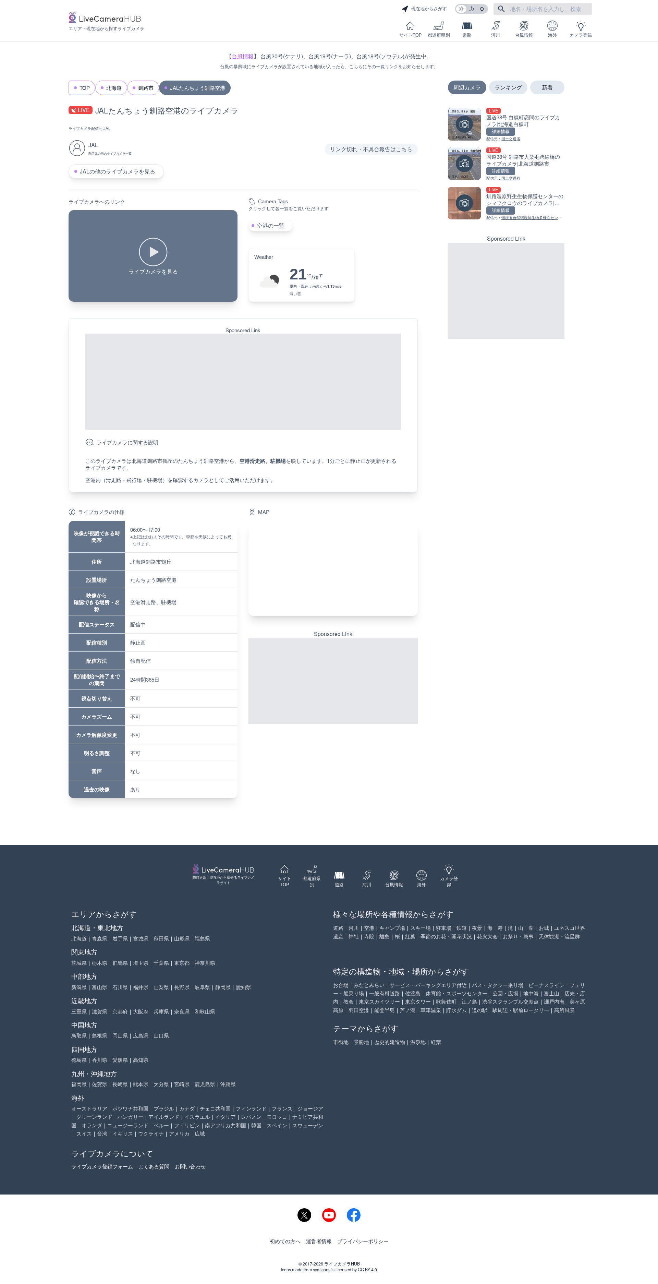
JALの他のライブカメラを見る (117, 171)
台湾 (102, 1133)
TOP (85, 87)
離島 (384, 936)
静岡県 (223, 987)
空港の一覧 (270, 225)
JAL (106, 128)
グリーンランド (94, 1116)
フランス (282, 1108)
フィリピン (187, 1125)
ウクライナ (151, 1133)
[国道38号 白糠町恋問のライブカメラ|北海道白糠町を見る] (506, 125)
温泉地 (418, 1041)
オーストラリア (89, 1108)
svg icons (321, 1270)
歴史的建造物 (389, 1041)
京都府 (120, 1011)
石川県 (120, 987)
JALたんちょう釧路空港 (197, 87)
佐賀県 (99, 1084)
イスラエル (197, 1116)
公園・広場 (505, 993)
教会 (348, 1001)
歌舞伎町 (446, 1001)
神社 (354, 936)
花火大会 (487, 936)
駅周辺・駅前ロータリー (520, 1009)
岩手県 (120, 938)
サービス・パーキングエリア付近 (428, 984)
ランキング (508, 87)
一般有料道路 (384, 993)
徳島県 (79, 1059)
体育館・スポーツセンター (456, 993)
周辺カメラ (467, 87)
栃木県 (99, 962)
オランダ (92, 1125)
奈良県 (182, 1011)
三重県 (79, 1011)
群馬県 (120, 962)
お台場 (341, 984)
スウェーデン (307, 1125)
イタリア (225, 1116)
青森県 (99, 938)
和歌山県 (205, 1011)
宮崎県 (182, 1084)
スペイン (277, 1125)
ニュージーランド (127, 1125)
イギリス (122, 1133)
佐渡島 (413, 993)
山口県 (161, 1035)
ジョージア (310, 1108)
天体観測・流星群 (559, 936)
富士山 (551, 993)
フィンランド (251, 1108)
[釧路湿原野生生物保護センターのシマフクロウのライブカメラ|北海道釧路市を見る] (506, 204)
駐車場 (443, 927)
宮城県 (140, 938)
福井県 (140, 987)
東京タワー (418, 1001)
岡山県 (120, 1035)
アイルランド (163, 1116)
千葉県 (161, 962)
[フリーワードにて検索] (501, 9)
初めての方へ (285, 1241)
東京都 (182, 962)
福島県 (202, 938)
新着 (547, 87)
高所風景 (564, 1009)
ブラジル (164, 1108)
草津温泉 (431, 1009)
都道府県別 (439, 35)
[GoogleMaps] (332, 568)
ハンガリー (130, 1116)
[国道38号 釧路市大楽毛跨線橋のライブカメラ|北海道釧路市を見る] (506, 164)
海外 (552, 35)
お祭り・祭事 (518, 936)
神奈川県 (205, 962)
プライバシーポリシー (363, 1241)
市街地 (341, 1041)
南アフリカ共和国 (225, 1125)
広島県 (140, 1035)
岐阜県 (202, 987)
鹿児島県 (205, 1084)
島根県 (99, 1035)
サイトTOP (410, 35)
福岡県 (79, 1084)
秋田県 (161, 938)
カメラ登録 (581, 35)
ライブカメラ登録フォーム (102, 1166)
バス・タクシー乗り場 (497, 984)
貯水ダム (456, 1009)
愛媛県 (120, 1059)
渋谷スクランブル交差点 (510, 1001)
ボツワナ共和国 (130, 1108)
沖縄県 (228, 1084)
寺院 (369, 936)
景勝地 (361, 1041)
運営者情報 (319, 1241)
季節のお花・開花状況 (446, 936)
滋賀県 (99, 1011)
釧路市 (146, 87)
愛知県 (243, 987)
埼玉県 (140, 962)
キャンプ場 (392, 927)
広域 (200, 1133)
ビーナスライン (546, 984)
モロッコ (277, 1116)
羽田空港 (359, 1009)
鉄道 (461, 927)
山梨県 (161, 987)
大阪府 (140, 1011)
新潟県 (79, 987)
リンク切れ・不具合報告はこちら (371, 149)
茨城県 (79, 962)
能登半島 (384, 1009)
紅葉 (410, 936)
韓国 (256, 1125)
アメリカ (179, 1133)
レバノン (251, 1116)
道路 (467, 35)
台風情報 (524, 35)
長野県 (182, 987)
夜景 (477, 927)
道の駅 (479, 1009)
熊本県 (140, 1084)
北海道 (114, 87)
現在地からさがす (429, 8)
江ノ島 (469, 1001)
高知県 (140, 1059)
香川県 (99, 1059)
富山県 (99, 987)
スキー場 (420, 927)
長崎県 (120, 1084)
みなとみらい (369, 984)
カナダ (187, 1108)
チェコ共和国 (215, 1108)
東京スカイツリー (379, 1001)
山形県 (182, 938)
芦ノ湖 (407, 1009)
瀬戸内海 (554, 1001)
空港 (369, 927)
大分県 (161, 1084)
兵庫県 (161, 1011)
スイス (84, 1133)
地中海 (531, 993)
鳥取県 (79, 1035)
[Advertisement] (243, 382)
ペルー (161, 1125)
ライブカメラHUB (342, 1264)
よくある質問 (153, 1166)
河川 (495, 35)
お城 (544, 927)
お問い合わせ (190, 1166)
